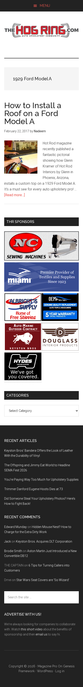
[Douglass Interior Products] (60, 349)
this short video (31, 629)
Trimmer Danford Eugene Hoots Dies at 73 (33, 489)
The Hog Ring (41, 30)
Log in (59, 671)
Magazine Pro (47, 666)
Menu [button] (45, 6)
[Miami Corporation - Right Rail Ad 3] (41, 290)
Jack (7, 541)
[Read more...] (14, 195)
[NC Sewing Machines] (41, 259)
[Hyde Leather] (22, 379)
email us (41, 634)
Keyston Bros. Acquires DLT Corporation (44, 541)
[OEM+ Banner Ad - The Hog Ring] (60, 320)
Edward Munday (15, 527)
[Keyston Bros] (22, 349)
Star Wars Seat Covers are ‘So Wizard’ (42, 580)
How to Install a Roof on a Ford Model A (32, 113)
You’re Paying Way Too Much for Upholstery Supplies (41, 479)
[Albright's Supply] (22, 320)
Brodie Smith (13, 551)
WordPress (45, 671)
